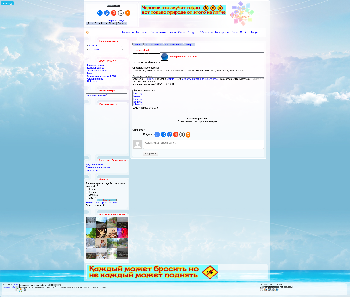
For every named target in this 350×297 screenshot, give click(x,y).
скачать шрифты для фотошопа (200, 79)
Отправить (150, 153)
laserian (137, 99)
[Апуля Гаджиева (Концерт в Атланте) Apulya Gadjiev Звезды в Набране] (112, 233)
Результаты (92, 202)
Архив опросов (109, 202)
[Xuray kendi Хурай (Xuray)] (101, 222)
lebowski (138, 104)
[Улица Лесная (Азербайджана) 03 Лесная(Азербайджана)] (101, 233)
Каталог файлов (154, 44)
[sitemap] (20, 291)
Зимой (92, 197)
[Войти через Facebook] (107, 13)
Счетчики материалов (98, 167)
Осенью (93, 195)
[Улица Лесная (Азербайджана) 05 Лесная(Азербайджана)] (112, 222)
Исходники (94, 49)
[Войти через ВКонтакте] (100, 13)
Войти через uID (113, 6)
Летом (92, 189)
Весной (93, 192)
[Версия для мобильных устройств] (24, 291)
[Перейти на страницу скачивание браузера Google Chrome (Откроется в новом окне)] (269, 290)
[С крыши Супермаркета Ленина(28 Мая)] (122, 222)
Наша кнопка (93, 170)
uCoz (15, 285)
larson (136, 96)
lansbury (137, 93)
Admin (170, 79)
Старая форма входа (113, 20)
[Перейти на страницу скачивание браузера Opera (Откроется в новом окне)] (261, 290)
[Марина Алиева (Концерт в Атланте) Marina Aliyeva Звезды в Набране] (122, 233)
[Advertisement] (107, 130)
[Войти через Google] (121, 13)
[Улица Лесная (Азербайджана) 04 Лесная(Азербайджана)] (122, 243)
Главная (137, 44)
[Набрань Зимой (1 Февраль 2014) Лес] (91, 243)
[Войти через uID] (157, 134)
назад (8, 3)
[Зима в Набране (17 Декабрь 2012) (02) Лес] (91, 222)
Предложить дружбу (97, 95)
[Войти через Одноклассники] (127, 13)
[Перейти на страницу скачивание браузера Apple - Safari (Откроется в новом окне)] (273, 290)
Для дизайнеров (174, 44)
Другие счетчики (95, 164)
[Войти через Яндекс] (113, 13)
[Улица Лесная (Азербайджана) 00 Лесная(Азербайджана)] (112, 243)
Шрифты (93, 45)
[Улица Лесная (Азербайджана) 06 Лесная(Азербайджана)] (112, 253)
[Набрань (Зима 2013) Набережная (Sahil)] (122, 253)
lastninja (137, 101)
